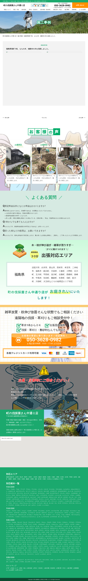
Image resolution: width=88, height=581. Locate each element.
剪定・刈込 (16, 9)
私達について (7, 9)
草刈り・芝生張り (33, 9)
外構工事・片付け (57, 9)
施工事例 (67, 9)
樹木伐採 (24, 9)
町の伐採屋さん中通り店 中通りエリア (42, 579)
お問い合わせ (19, 570)
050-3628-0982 (62, 5)
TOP (8, 568)
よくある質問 (82, 9)
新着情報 (74, 9)
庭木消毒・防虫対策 (45, 9)
